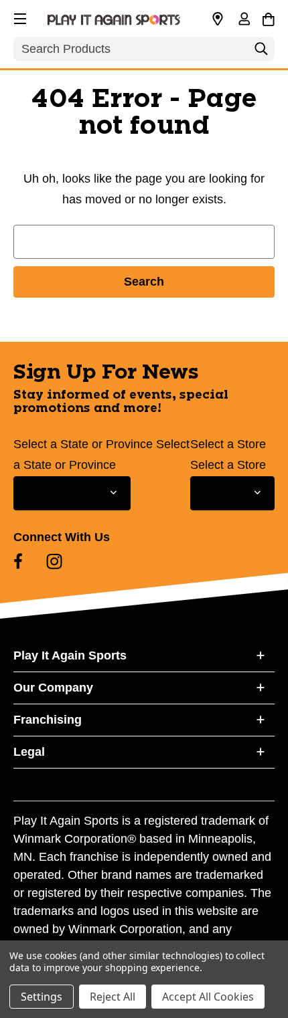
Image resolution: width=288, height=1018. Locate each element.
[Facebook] (18, 561)
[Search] (261, 52)
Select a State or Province (83, 444)
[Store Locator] (218, 19)
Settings (41, 996)
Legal (29, 751)
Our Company (53, 687)
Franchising (47, 719)
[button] (18, 16)
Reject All (112, 996)
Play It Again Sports (70, 655)
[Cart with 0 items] (268, 17)
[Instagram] (54, 561)
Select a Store (228, 444)
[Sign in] (244, 20)
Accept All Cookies (208, 996)
